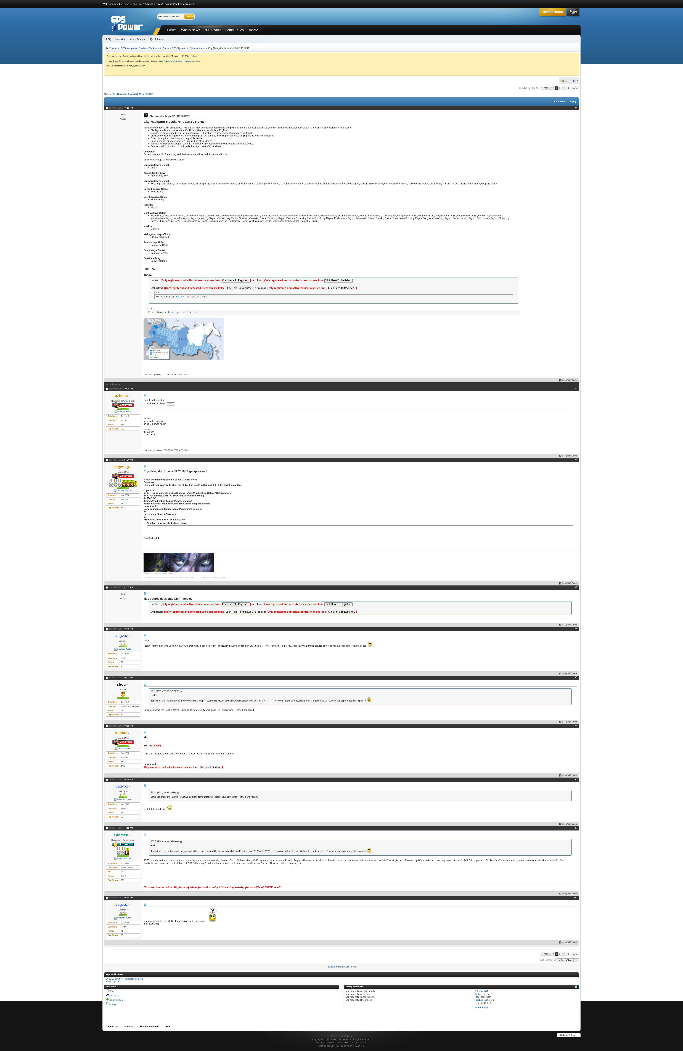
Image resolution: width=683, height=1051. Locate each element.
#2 (576, 389)
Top (576, 960)
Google (113, 1004)
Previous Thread (335, 967)
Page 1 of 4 (549, 88)
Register (181, 296)
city (116, 979)
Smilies (478, 994)
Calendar (120, 39)
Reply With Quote (569, 380)
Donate (253, 30)
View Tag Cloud (113, 981)
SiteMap (128, 1026)
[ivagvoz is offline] (123, 649)
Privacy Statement (149, 1026)
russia (140, 979)
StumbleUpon (116, 1000)
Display (572, 101)
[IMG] (477, 997)
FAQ (108, 39)
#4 (576, 587)
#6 (576, 677)
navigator (129, 979)
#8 (576, 779)
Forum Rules (234, 30)
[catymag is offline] (123, 490)
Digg (111, 991)
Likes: (567, 81)
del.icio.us (114, 995)
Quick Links (156, 39)
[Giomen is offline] (123, 859)
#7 (576, 726)
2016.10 (110, 979)
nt (135, 979)
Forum (171, 30)
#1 (576, 108)
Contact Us (112, 1026)
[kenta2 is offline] (123, 748)
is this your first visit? (133, 3)
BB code (479, 991)
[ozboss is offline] (123, 411)
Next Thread (350, 967)
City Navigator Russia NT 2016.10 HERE (133, 94)
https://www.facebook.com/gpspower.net (182, 61)
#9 (576, 828)
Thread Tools (558, 101)
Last (573, 88)
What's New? (190, 30)
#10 (575, 898)
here (121, 979)
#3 (576, 460)
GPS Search (212, 30)
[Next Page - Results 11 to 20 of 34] (568, 88)
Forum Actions (137, 39)
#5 (576, 629)
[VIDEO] (479, 1000)
